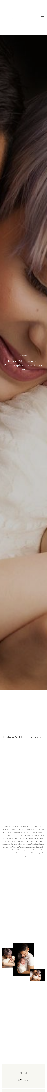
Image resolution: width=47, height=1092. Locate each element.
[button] (42, 17)
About (23, 1072)
